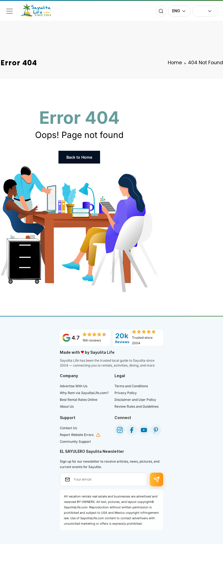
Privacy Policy (125, 393)
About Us (67, 406)
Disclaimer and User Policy (135, 400)
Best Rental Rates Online (78, 400)
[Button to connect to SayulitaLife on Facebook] (131, 430)
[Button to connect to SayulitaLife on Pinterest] (155, 430)
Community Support (75, 441)
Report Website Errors (77, 435)
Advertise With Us (73, 386)
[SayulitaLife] (38, 15)
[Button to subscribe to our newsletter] (156, 479)
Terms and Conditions (131, 386)
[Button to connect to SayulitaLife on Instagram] (119, 430)
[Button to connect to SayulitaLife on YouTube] (143, 430)
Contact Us (68, 428)
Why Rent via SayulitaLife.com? (84, 393)
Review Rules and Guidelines (136, 406)
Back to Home (79, 157)
